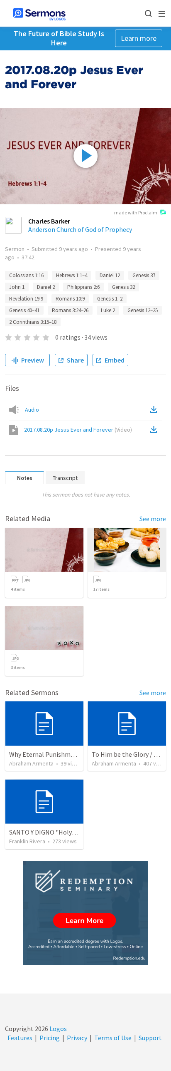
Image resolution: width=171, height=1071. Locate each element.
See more (152, 518)
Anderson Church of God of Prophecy (80, 229)
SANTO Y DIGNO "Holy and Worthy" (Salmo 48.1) (77, 832)
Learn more (138, 38)
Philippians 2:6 (83, 287)
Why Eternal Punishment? (46, 754)
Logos (57, 1028)
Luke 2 (108, 310)
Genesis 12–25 (142, 310)
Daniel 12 (110, 275)
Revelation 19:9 (26, 298)
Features (19, 1038)
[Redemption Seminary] (85, 913)
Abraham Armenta (31, 763)
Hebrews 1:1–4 (71, 275)
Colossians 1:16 (26, 275)
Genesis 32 (123, 287)
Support (150, 1038)
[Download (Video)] (155, 429)
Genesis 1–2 (109, 298)
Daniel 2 (46, 287)
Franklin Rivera (27, 841)
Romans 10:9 (70, 298)
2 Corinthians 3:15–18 (32, 322)
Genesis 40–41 (24, 310)
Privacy (77, 1038)
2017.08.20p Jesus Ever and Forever (78, 429)
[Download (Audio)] (155, 409)
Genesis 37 (143, 275)
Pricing (49, 1038)
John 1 (16, 287)
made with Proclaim (135, 212)
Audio (32, 409)
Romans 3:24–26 (70, 310)
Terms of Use (113, 1038)
